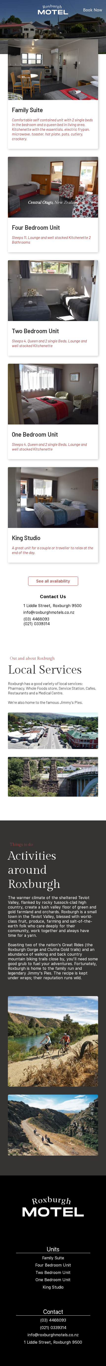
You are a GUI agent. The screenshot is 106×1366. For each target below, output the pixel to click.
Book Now (92, 10)
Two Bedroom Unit (53, 1272)
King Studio (53, 1287)
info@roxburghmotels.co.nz (48, 612)
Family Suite (53, 1258)
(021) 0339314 (36, 623)
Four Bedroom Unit (53, 1265)
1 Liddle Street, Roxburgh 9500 (52, 605)
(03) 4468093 (36, 619)
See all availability (53, 581)
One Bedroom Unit (53, 1279)
